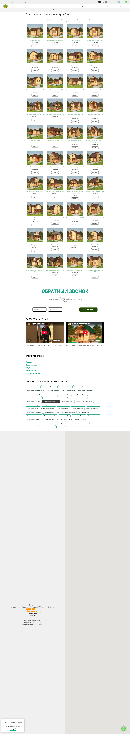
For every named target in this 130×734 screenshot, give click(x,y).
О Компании (7, 2)
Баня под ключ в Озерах (63, 405)
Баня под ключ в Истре (84, 412)
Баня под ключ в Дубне (50, 394)
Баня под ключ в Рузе (64, 415)
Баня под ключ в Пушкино (94, 415)
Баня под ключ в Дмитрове (79, 415)
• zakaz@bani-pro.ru (33, 611)
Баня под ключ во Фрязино (63, 408)
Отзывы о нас (31, 370)
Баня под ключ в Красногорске (34, 415)
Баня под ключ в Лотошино (64, 423)
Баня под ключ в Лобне (67, 401)
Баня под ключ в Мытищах (49, 405)
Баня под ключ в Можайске (50, 415)
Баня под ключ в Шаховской (92, 408)
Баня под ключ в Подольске (78, 405)
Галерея (25, 2)
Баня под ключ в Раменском (64, 426)
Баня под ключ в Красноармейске (51, 401)
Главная (28, 10)
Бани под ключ (38, 10)
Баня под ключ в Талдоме (33, 419)
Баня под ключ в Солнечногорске (80, 423)
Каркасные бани (100, 6)
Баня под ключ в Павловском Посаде (35, 390)
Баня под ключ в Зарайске (33, 426)
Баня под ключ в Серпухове (47, 408)
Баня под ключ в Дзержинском (85, 390)
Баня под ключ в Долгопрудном (34, 394)
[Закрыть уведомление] (23, 720)
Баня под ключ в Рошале (32, 408)
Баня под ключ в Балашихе (53, 390)
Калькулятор (118, 6)
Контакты (31, 2)
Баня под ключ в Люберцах (33, 386)
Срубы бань (109, 6)
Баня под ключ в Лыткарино (33, 405)
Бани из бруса (81, 6)
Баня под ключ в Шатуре (66, 419)
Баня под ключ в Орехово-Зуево (81, 386)
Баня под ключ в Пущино (93, 405)
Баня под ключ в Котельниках (33, 401)
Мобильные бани (91, 6)
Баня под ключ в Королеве (80, 397)
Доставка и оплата (16, 2)
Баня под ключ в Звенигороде (33, 397)
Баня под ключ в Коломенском (49, 386)
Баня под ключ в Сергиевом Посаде (50, 419)
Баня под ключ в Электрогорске (34, 412)
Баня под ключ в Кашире (65, 397)
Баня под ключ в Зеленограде (68, 412)
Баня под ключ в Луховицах (48, 426)
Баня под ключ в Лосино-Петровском (84, 401)
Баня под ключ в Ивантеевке (50, 397)
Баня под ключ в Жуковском (80, 394)
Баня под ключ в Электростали (52, 412)
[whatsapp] (126, 2)
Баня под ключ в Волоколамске (34, 423)
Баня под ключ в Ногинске (65, 386)
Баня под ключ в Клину (49, 423)
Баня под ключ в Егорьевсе (64, 394)
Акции (28, 367)
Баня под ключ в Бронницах (68, 390)
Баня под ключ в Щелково (81, 419)
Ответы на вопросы (33, 373)
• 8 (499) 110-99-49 (32, 609)
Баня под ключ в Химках (77, 408)
